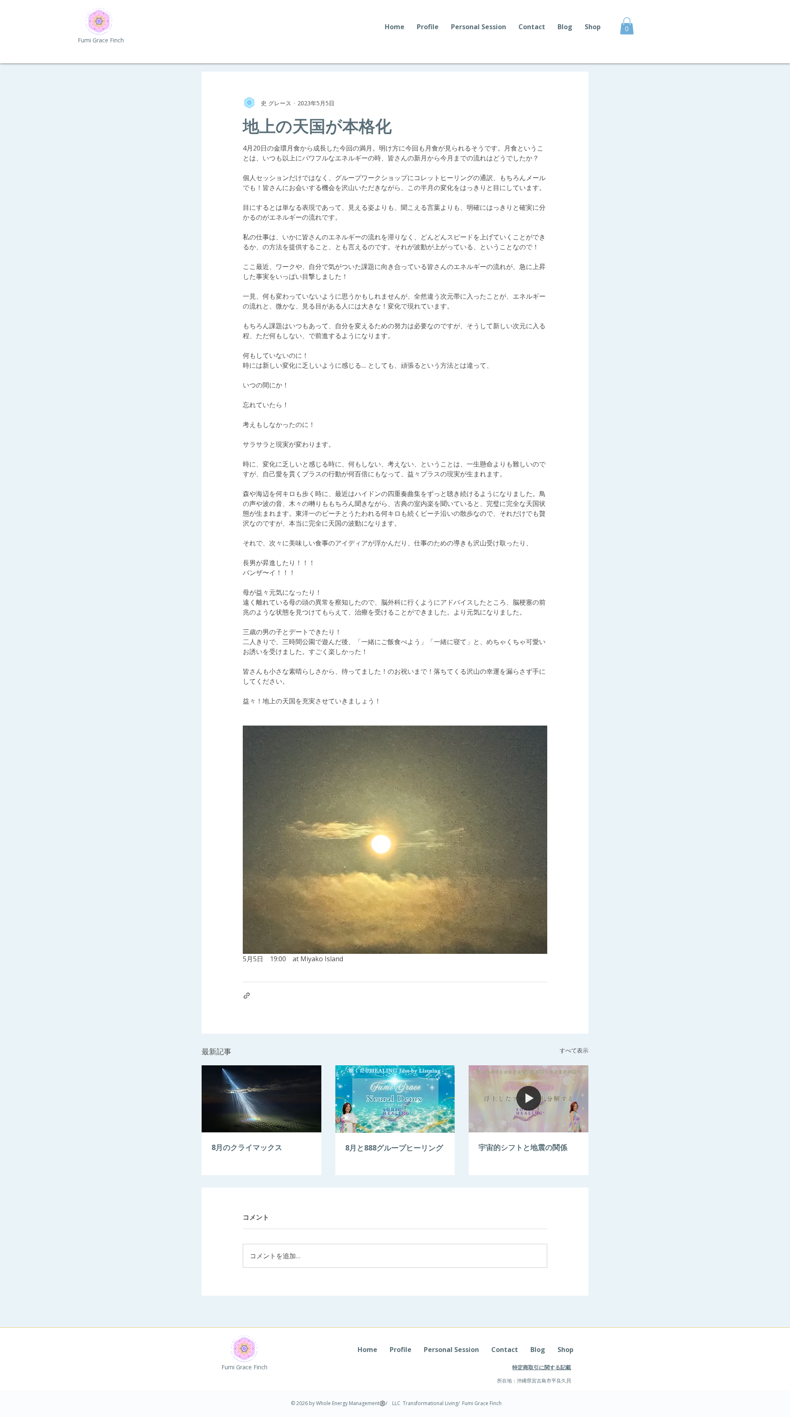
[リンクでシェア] (247, 996)
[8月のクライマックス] (261, 1098)
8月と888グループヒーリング (394, 1148)
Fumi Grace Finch (101, 40)
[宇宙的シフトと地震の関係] (528, 1098)
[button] (627, 26)
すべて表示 (574, 1050)
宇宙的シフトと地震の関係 (523, 1147)
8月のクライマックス (246, 1147)
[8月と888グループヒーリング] (395, 1099)
